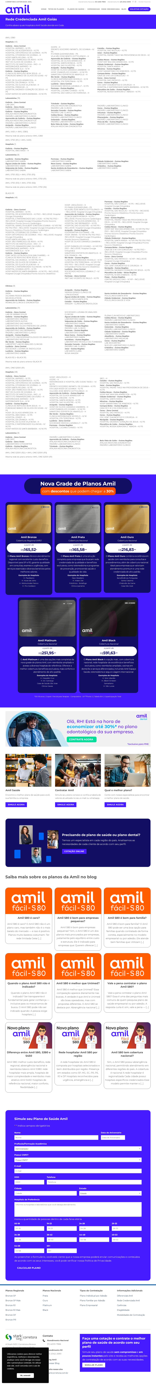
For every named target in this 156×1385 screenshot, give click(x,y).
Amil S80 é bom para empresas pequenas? (78, 919)
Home (43, 9)
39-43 (49, 1235)
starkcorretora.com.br (57, 1373)
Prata (45, 1296)
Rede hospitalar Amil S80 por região (78, 1054)
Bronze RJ (10, 1305)
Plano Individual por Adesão (93, 1296)
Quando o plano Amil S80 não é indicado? (29, 985)
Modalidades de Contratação (131, 1315)
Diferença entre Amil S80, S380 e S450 (29, 1054)
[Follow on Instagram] (135, 2)
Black (45, 1310)
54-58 (17, 1246)
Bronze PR (10, 1320)
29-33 (114, 1223)
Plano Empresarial (89, 1305)
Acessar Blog (53, 1363)
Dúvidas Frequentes (145, 1)
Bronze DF (10, 1315)
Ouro (45, 1300)
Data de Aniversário (111, 1133)
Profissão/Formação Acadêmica (31, 1144)
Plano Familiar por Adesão (92, 1300)
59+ (48, 1246)
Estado (83, 1188)
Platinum (47, 1305)
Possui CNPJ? (21, 1155)
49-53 (114, 1235)
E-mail (18, 1166)
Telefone (52, 1177)
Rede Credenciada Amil (128, 1300)
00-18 (17, 1223)
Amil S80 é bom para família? (127, 917)
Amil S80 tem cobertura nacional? (127, 1054)
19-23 (49, 1223)
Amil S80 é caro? (29, 917)
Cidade (18, 1188)
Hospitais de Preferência (27, 1199)
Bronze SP (10, 1296)
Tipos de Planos (56, 9)
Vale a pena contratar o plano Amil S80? (127, 985)
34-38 (17, 1235)
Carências (121, 1305)
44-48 (82, 1235)
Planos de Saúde (75, 9)
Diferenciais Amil (125, 1296)
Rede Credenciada (110, 9)
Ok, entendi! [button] (25, 1375)
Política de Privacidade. (98, 1260)
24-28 (82, 1223)
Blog (124, 9)
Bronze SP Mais (12, 1300)
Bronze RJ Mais (12, 1310)
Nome (18, 1133)
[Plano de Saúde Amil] (17, 9)
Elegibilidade (123, 1310)
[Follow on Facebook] (133, 2)
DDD (17, 1177)
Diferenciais (94, 9)
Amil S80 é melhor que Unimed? (78, 983)
